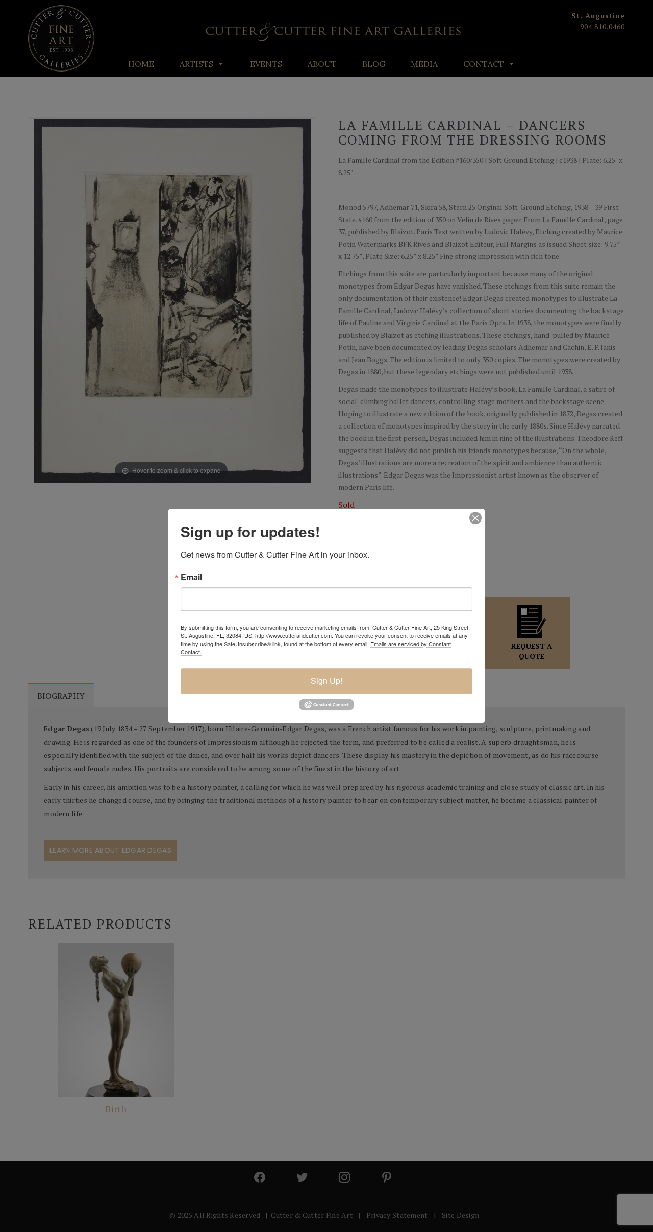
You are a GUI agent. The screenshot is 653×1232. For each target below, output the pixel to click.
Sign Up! (326, 680)
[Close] (475, 518)
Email (191, 577)
